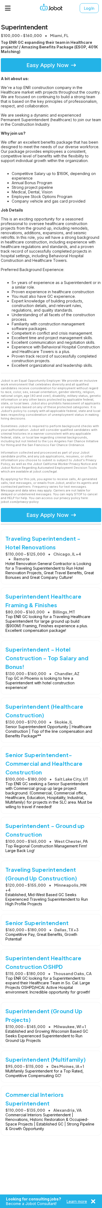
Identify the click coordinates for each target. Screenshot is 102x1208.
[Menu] (8, 8)
